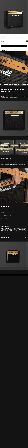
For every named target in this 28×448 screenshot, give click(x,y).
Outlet (24, 1)
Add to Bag (14, 46)
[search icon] (22, 3)
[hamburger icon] (26, 3)
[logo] (3, 3)
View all (26, 237)
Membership (18, 1)
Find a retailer (21, 1)
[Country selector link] (26, 1)
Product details (3, 37)
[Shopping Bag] (25, 3)
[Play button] (14, 147)
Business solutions (13, 1)
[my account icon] (23, 3)
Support (20, 3)
